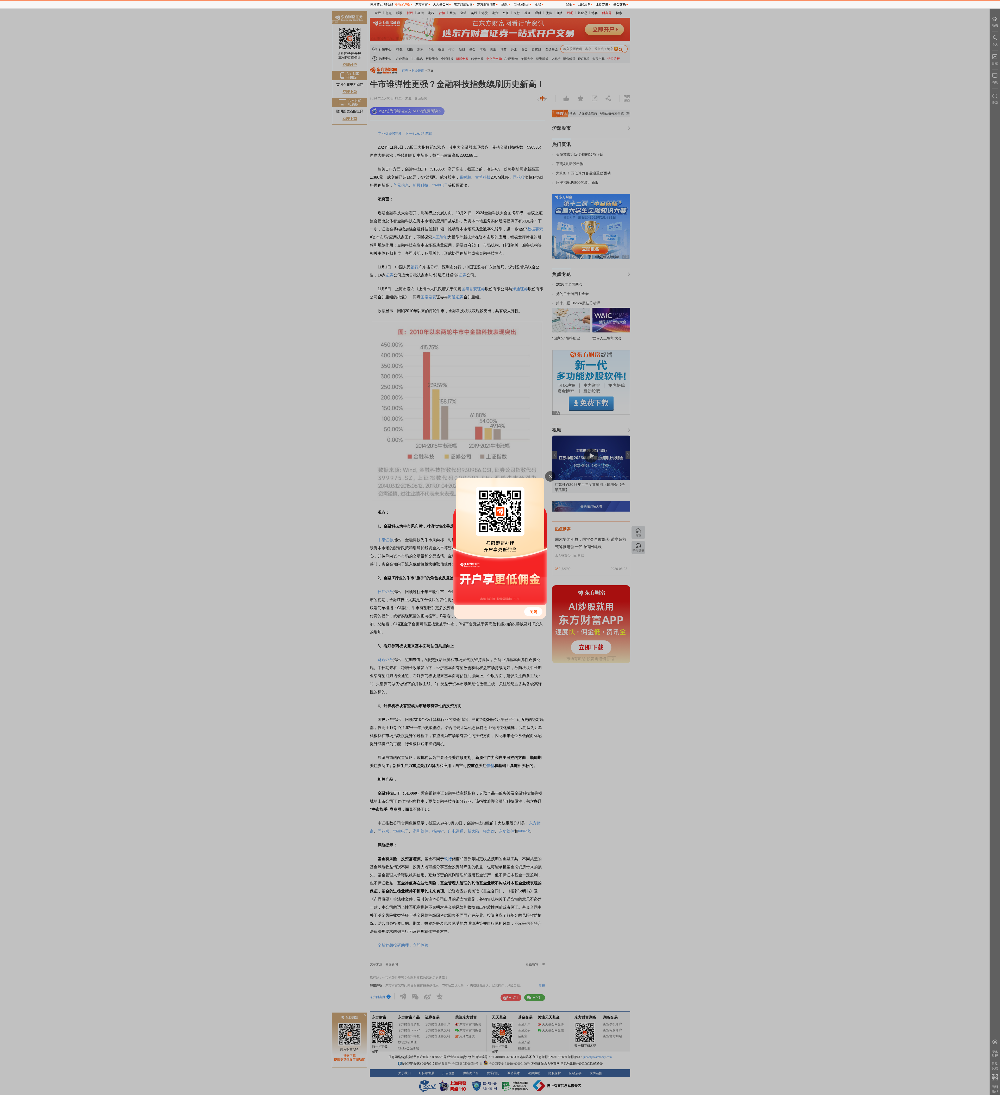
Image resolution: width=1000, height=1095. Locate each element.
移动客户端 (402, 4)
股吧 (538, 4)
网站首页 (376, 4)
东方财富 (421, 4)
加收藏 (388, 4)
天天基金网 (441, 4)
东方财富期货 (486, 4)
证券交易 (602, 4)
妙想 (504, 4)
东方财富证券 (463, 4)
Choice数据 (521, 4)
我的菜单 (584, 4)
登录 (569, 4)
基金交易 (619, 4)
